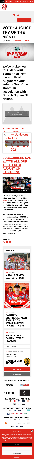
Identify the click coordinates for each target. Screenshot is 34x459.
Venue (31, 1)
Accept (17, 444)
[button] (31, 431)
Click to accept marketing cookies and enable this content (17, 142)
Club (2, 1)
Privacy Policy (17, 457)
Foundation (24, 1)
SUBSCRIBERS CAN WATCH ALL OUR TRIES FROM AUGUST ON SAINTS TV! (17, 164)
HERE (5, 200)
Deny (17, 448)
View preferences (17, 453)
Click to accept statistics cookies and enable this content (17, 113)
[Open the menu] (30, 7)
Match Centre (17, 374)
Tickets (16, 1)
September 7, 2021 (20, 147)
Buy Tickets (17, 369)
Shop (10, 1)
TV (6, 1)
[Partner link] (9, 385)
